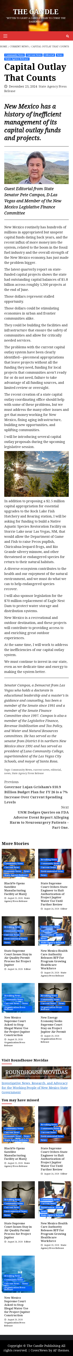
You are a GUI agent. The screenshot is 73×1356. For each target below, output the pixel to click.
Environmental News (52, 871)
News (59, 55)
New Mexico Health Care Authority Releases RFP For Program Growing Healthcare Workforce (54, 959)
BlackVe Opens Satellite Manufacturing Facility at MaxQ (15, 888)
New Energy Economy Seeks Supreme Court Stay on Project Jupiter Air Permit (53, 1024)
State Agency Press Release (28, 773)
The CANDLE (35, 12)
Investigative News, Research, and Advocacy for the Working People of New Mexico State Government (35, 1087)
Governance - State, (51, 935)
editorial (56, 769)
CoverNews (39, 1350)
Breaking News (49, 859)
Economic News (12, 871)
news (7, 773)
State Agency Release (17, 59)
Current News (34, 55)
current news (41, 769)
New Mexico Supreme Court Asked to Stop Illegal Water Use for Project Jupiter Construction (17, 1026)
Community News (14, 55)
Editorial (49, 55)
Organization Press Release (14, 1008)
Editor (64, 909)
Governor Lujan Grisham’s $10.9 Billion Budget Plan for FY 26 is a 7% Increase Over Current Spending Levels (36, 792)
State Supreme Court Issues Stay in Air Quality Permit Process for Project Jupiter (18, 957)
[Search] (67, 36)
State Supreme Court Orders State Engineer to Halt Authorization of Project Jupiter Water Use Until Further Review (54, 894)
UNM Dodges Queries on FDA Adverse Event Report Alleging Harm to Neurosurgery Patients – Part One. (39, 817)
